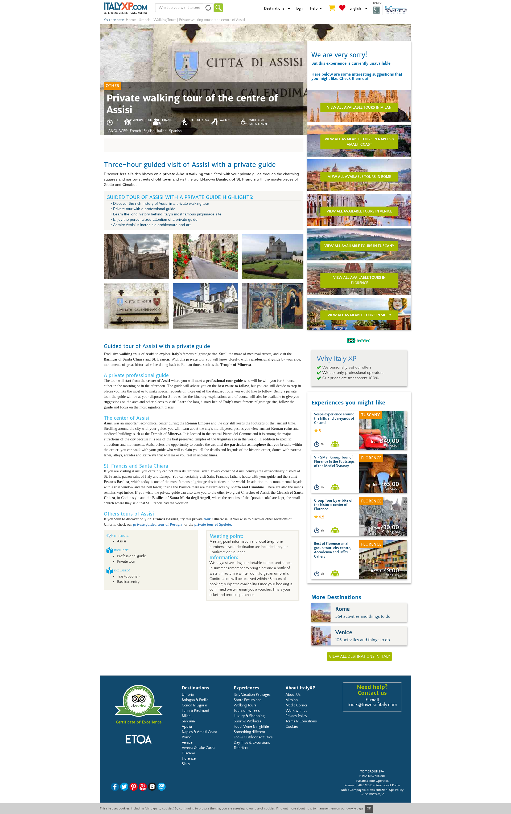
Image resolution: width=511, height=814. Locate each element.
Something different (249, 732)
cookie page (355, 808)
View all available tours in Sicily (359, 315)
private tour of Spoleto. (213, 524)
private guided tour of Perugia (158, 524)
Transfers (241, 748)
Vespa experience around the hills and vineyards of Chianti (334, 418)
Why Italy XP (336, 359)
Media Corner (296, 705)
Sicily (186, 764)
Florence (189, 758)
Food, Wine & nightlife (251, 727)
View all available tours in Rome (359, 176)
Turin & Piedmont (195, 711)
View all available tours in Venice (359, 211)
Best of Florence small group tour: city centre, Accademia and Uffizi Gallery (332, 550)
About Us (293, 695)
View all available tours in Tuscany (359, 246)
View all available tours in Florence (359, 280)
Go (218, 7)
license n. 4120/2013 (358, 785)
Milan (186, 716)
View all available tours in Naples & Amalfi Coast (359, 141)
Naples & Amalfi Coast (199, 732)
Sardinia (188, 721)
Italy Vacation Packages (252, 695)
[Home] (125, 8)
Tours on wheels (247, 711)
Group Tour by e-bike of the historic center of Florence (333, 504)
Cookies (292, 727)
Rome (186, 737)
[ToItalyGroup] (390, 10)
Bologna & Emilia (195, 700)
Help (314, 8)
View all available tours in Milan (359, 107)
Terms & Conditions (301, 721)
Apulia (187, 727)
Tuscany (188, 753)
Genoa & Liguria (194, 705)
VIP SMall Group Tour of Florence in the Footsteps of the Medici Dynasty (334, 461)
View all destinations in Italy (359, 656)
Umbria (188, 695)
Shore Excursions (247, 700)
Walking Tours (245, 705)
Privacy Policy (296, 716)
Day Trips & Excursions (252, 743)
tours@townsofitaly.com (372, 704)
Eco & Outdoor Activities (253, 737)
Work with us (296, 711)
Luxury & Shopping (249, 716)
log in (300, 8)
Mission (292, 700)
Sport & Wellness (247, 721)
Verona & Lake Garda (198, 748)
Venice (187, 743)
